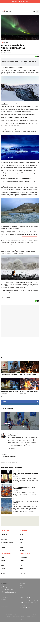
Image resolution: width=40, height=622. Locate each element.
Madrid (21, 542)
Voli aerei (3, 547)
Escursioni (3, 544)
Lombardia (22, 573)
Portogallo (3, 562)
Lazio (21, 565)
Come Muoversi (4, 606)
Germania (3, 573)
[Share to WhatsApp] (36, 56)
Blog (21, 585)
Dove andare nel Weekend (7, 542)
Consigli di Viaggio (5, 536)
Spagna (3, 560)
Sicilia (21, 568)
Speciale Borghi (4, 539)
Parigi (21, 539)
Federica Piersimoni (25, 614)
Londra (21, 536)
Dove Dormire (4, 604)
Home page (22, 583)
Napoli (21, 547)
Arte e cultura (4, 534)
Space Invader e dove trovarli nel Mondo (9, 374)
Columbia (30, 285)
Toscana (22, 560)
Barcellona (22, 550)
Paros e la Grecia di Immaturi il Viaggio (14, 426)
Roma (21, 534)
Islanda (8, 297)
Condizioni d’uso (23, 589)
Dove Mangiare (4, 601)
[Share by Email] (38, 56)
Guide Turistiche (4, 597)
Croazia (3, 571)
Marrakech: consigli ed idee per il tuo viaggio (29, 391)
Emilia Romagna (23, 557)
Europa (3, 297)
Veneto (21, 571)
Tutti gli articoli (12, 448)
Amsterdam (22, 544)
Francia (3, 568)
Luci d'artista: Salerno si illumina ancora (28, 374)
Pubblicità (22, 587)
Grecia (2, 557)
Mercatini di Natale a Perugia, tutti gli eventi (9, 391)
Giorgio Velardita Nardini (14, 434)
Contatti (21, 592)
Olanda (2, 565)
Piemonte (22, 562)
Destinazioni (3, 599)
